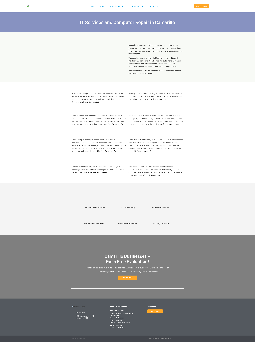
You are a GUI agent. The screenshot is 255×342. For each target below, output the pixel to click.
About (103, 6)
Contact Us (153, 6)
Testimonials (138, 6)
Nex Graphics (166, 338)
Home (93, 6)
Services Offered (117, 6)
